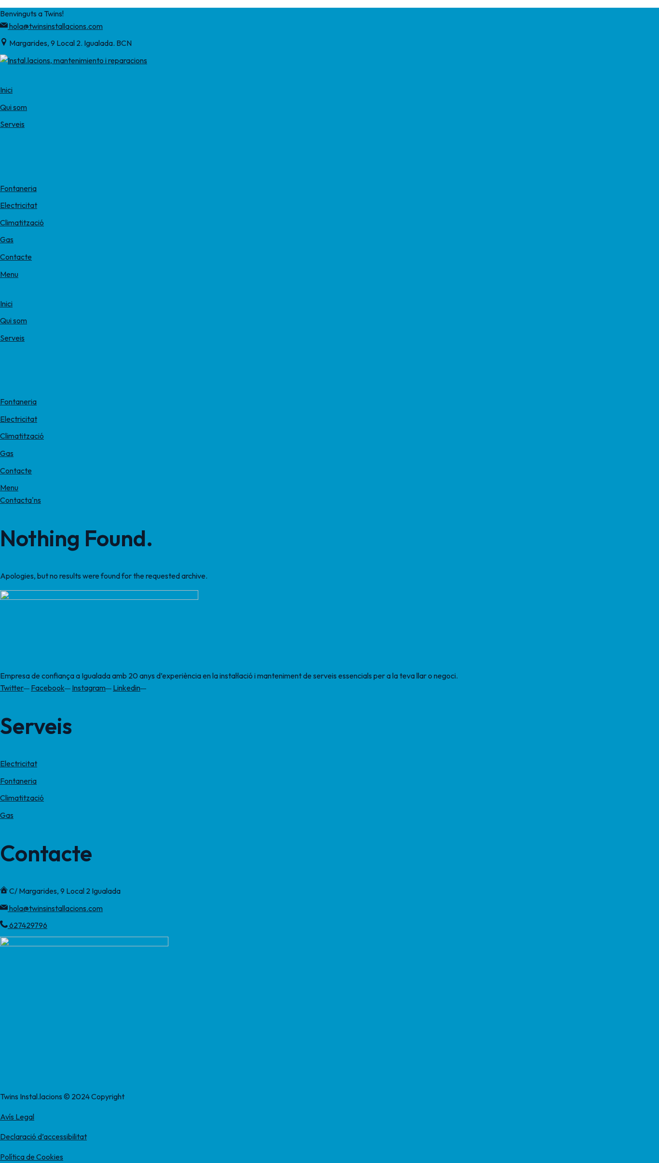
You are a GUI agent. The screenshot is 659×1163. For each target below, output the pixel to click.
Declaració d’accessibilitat (43, 1136)
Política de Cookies (31, 1157)
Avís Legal (17, 1116)
